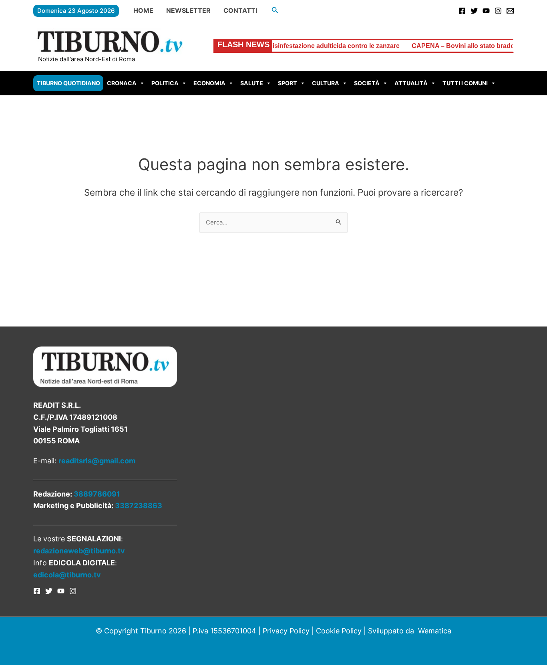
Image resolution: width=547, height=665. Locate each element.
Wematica (434, 631)
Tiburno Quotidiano (68, 83)
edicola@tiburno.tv (67, 575)
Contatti (240, 10)
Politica (165, 83)
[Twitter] (474, 10)
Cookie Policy (339, 631)
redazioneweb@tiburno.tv (79, 551)
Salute (251, 83)
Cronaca (122, 83)
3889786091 (97, 494)
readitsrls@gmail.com (96, 461)
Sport (287, 83)
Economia (209, 83)
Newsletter (188, 10)
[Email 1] (510, 10)
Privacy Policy (286, 631)
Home (143, 10)
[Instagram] (498, 10)
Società (367, 83)
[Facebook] (462, 10)
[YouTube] (486, 10)
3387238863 (138, 505)
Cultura (325, 83)
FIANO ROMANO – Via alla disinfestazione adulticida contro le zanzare (278, 45)
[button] (275, 10)
